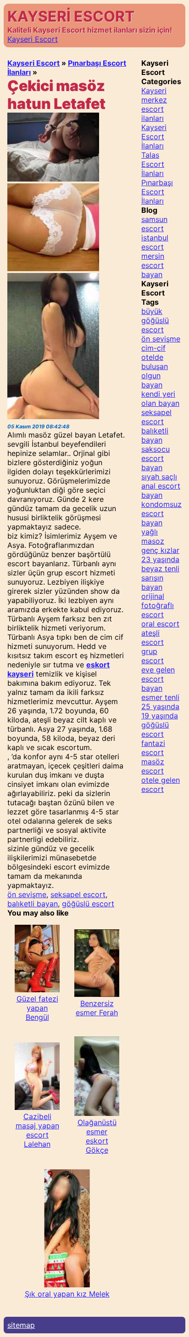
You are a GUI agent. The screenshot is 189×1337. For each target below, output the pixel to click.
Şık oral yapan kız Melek (67, 1293)
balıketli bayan (32, 903)
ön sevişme (26, 894)
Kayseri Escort (32, 39)
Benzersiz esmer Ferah (97, 1008)
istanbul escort (154, 242)
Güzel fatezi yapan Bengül (37, 1008)
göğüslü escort (88, 903)
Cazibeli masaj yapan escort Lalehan (37, 1130)
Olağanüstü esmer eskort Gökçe (97, 1136)
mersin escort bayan (152, 265)
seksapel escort (78, 894)
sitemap (21, 1325)
